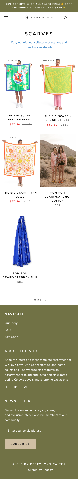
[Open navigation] (6, 17)
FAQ (8, 330)
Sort (37, 300)
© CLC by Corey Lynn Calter (39, 464)
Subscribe (20, 444)
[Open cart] (72, 17)
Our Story (11, 323)
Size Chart (11, 337)
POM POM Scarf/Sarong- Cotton (58, 196)
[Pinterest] (25, 386)
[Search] (65, 17)
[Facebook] (6, 386)
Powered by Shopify (39, 470)
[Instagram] (15, 386)
